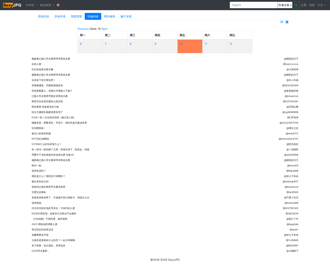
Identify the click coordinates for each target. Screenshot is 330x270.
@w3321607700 (289, 122)
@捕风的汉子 (291, 58)
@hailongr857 (290, 181)
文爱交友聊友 (39, 192)
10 (181, 43)
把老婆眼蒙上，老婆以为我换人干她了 (52, 90)
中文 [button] (320, 5)
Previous (83, 28)
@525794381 (290, 101)
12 (230, 43)
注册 (303, 5)
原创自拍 (43, 16)
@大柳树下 (292, 250)
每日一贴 (36, 165)
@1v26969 (292, 240)
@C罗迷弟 (292, 117)
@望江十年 (292, 218)
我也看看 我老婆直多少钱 (45, 106)
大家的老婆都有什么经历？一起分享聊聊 (53, 240)
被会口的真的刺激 (41, 133)
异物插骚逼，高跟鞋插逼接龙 (47, 85)
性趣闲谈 (92, 16)
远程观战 (36, 202)
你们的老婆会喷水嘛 (42, 69)
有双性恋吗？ (39, 170)
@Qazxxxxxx (290, 64)
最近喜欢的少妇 (40, 181)
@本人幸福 (292, 80)
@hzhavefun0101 (288, 138)
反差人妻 (36, 64)
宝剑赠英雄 (38, 128)
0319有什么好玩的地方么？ (47, 144)
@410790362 (290, 208)
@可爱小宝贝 (291, 197)
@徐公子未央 (291, 176)
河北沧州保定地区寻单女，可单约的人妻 (53, 208)
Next (104, 28)
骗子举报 (125, 16)
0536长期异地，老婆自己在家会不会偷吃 (54, 213)
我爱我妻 (76, 16)
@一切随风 (292, 149)
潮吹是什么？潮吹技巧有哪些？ (48, 176)
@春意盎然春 (291, 90)
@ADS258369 (290, 85)
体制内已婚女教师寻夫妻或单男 (48, 186)
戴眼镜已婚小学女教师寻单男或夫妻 (51, 58)
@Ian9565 (292, 192)
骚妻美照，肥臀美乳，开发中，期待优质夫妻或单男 (59, 122)
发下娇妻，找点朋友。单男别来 (48, 245)
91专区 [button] (30, 5)
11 (206, 43)
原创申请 (59, 16)
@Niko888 (292, 170)
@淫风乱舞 (292, 106)
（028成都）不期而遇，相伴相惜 (49, 218)
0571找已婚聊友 (40, 138)
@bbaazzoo (291, 96)
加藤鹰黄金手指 (40, 234)
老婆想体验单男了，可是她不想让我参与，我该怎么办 (60, 197)
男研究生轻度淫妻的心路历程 (47, 101)
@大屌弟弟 (292, 69)
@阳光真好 (292, 144)
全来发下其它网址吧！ (44, 80)
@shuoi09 (292, 165)
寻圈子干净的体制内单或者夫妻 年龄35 (53, 154)
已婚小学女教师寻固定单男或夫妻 (50, 96)
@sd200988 (291, 154)
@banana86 (291, 202)
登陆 (312, 5)
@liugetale (292, 224)
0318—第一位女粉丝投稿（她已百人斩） (54, 117)
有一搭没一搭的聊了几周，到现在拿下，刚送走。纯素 (60, 149)
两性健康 (109, 16)
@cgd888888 (290, 112)
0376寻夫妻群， (41, 250)
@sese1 (294, 229)
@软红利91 (292, 245)
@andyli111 (292, 133)
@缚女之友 (292, 128)
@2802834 (292, 213)
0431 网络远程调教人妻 (44, 224)
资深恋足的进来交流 (42, 229)
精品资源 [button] (46, 5)
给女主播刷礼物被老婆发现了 (47, 112)
